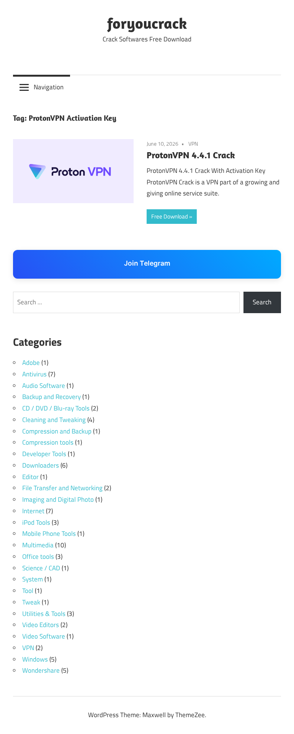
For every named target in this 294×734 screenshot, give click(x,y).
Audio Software (43, 386)
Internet (33, 511)
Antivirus (34, 374)
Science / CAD (41, 568)
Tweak (31, 602)
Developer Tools (44, 454)
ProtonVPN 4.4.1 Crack (191, 155)
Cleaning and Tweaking (54, 420)
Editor (30, 477)
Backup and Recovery (51, 397)
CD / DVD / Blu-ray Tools (56, 408)
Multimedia (38, 545)
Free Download (169, 216)
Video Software (43, 636)
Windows (35, 659)
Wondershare (41, 670)
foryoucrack (147, 23)
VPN (193, 144)
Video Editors (40, 625)
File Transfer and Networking (62, 488)
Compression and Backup (56, 431)
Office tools (38, 557)
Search (262, 302)
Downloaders (40, 465)
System (32, 579)
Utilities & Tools (43, 614)
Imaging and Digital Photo (58, 499)
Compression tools (48, 442)
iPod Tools (36, 522)
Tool (27, 591)
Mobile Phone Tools (49, 534)
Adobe (31, 363)
